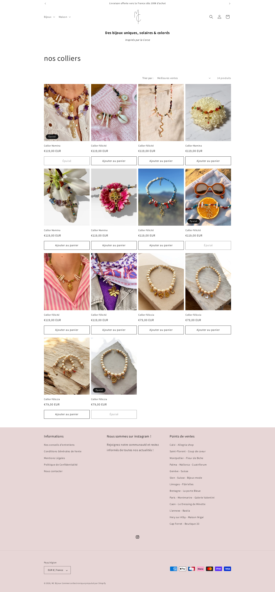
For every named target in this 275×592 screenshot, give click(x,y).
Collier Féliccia (146, 314)
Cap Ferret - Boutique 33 (184, 524)
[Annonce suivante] (230, 3)
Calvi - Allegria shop (182, 445)
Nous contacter (53, 471)
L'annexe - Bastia (180, 510)
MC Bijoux (56, 583)
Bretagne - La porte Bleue (185, 491)
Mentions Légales (54, 458)
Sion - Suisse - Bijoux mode (186, 478)
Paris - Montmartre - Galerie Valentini (192, 497)
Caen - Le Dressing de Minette (187, 504)
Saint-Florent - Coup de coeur (188, 451)
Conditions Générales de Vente (62, 451)
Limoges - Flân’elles (182, 484)
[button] (49, 17)
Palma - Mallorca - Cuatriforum (188, 464)
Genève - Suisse (179, 471)
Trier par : (147, 78)
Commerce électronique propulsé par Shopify (84, 583)
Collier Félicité (99, 145)
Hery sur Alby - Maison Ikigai (187, 517)
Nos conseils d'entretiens (59, 445)
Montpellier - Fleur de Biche (186, 458)
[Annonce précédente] (45, 3)
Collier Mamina (52, 145)
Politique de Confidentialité (61, 464)
